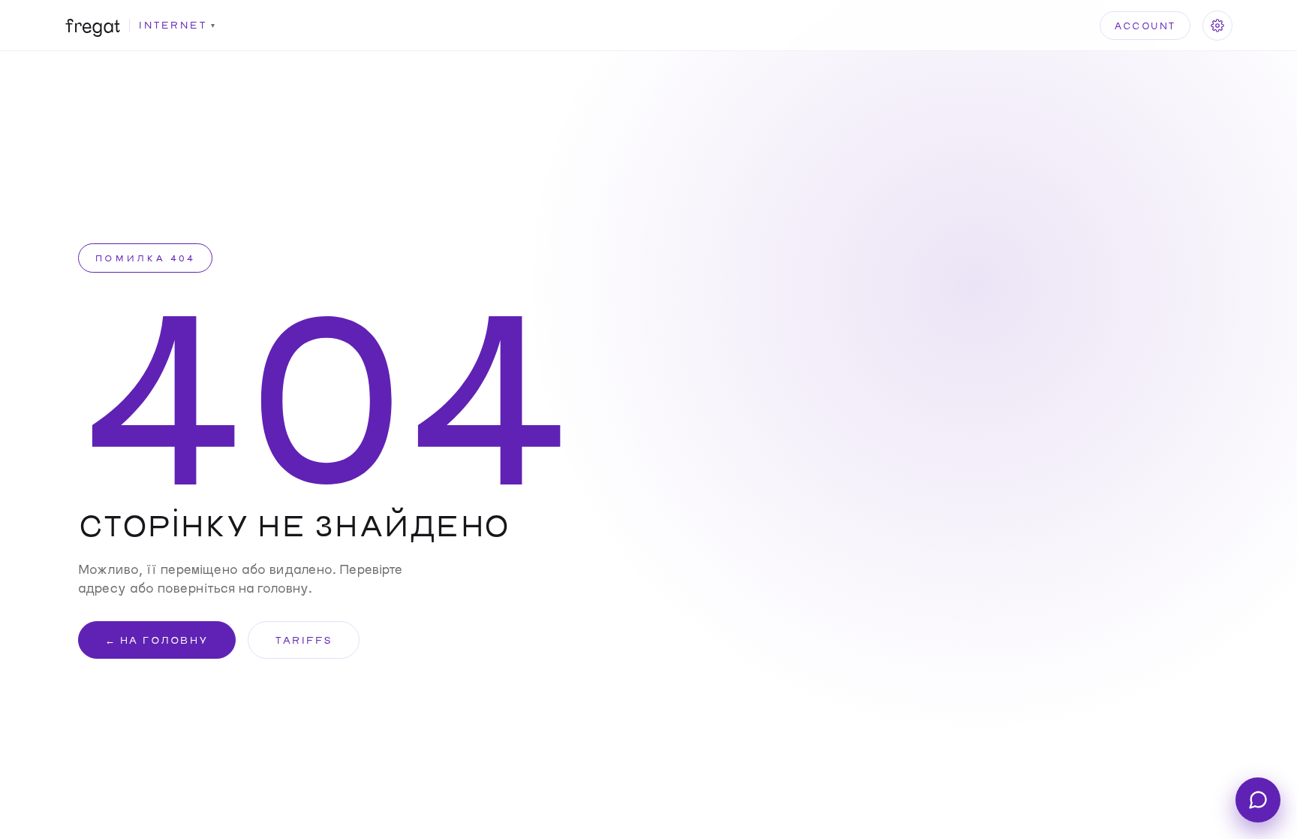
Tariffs (304, 640)
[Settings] (1217, 26)
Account (1145, 25)
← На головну (157, 640)
